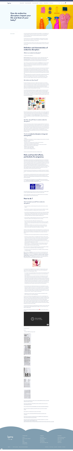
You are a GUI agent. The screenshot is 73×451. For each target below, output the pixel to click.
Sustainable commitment (43, 438)
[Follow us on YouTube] (11, 439)
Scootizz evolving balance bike (61, 437)
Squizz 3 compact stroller (61, 438)
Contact (24, 437)
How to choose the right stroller (44, 442)
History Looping (42, 437)
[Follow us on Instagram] (9, 439)
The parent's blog (42, 441)
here (30, 307)
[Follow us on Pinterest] (10, 439)
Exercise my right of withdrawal (26, 438)
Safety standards (25, 442)
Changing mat (59, 441)
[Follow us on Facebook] (8, 439)
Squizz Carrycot (60, 442)
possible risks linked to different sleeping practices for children (32, 306)
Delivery (23, 441)
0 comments (13, 33)
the (48, 305)
